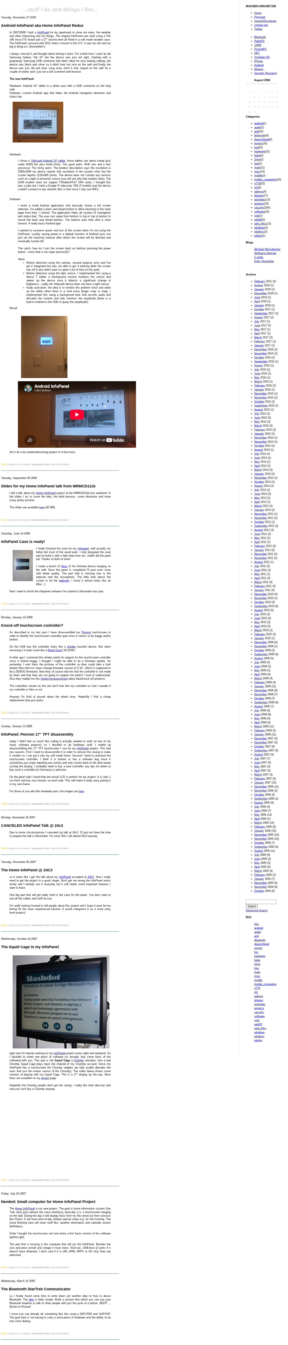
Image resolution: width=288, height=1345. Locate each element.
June (257, 297)
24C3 (90, 877)
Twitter (258, 29)
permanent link (40, 464)
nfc (256, 187)
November (260, 293)
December (260, 349)
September (261, 313)
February (259, 281)
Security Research (265, 73)
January (259, 289)
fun (256, 147)
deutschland (261, 139)
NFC (257, 53)
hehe (257, 155)
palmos (258, 191)
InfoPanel (43, 32)
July (256, 321)
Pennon (86, 632)
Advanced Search (257, 910)
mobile (258, 175)
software (259, 211)
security (259, 207)
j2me (257, 159)
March (258, 337)
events (258, 143)
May (257, 329)
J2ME (257, 45)
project (45, 1078)
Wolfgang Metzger (265, 253)
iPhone (258, 61)
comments (25, 464)
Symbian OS (262, 57)
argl (256, 131)
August (258, 285)
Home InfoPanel (46, 493)
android (258, 123)
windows (259, 227)
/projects (13, 464)
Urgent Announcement (54, 678)
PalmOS (259, 41)
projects (259, 203)
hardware (259, 151)
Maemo (258, 69)
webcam (64, 580)
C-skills (258, 257)
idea (31, 1299)
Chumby (79, 1060)
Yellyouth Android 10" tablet (48, 160)
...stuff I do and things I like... (60, 9)
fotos (64, 566)
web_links (260, 223)
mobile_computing (265, 179)
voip (256, 215)
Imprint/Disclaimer (265, 21)
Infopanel (83, 548)
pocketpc (259, 199)
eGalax (71, 646)
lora (256, 163)
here (41, 507)
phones (258, 195)
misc (257, 171)
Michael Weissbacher (267, 249)
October (259, 309)
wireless (259, 231)
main (257, 167)
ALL (256, 924)
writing (258, 235)
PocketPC (260, 49)
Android (259, 65)
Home (257, 13)
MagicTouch (55, 650)
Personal (259, 17)
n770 (257, 183)
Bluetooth (260, 37)
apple (257, 127)
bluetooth (259, 135)
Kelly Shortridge (264, 261)
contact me (261, 25)
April (257, 301)
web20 (258, 219)
